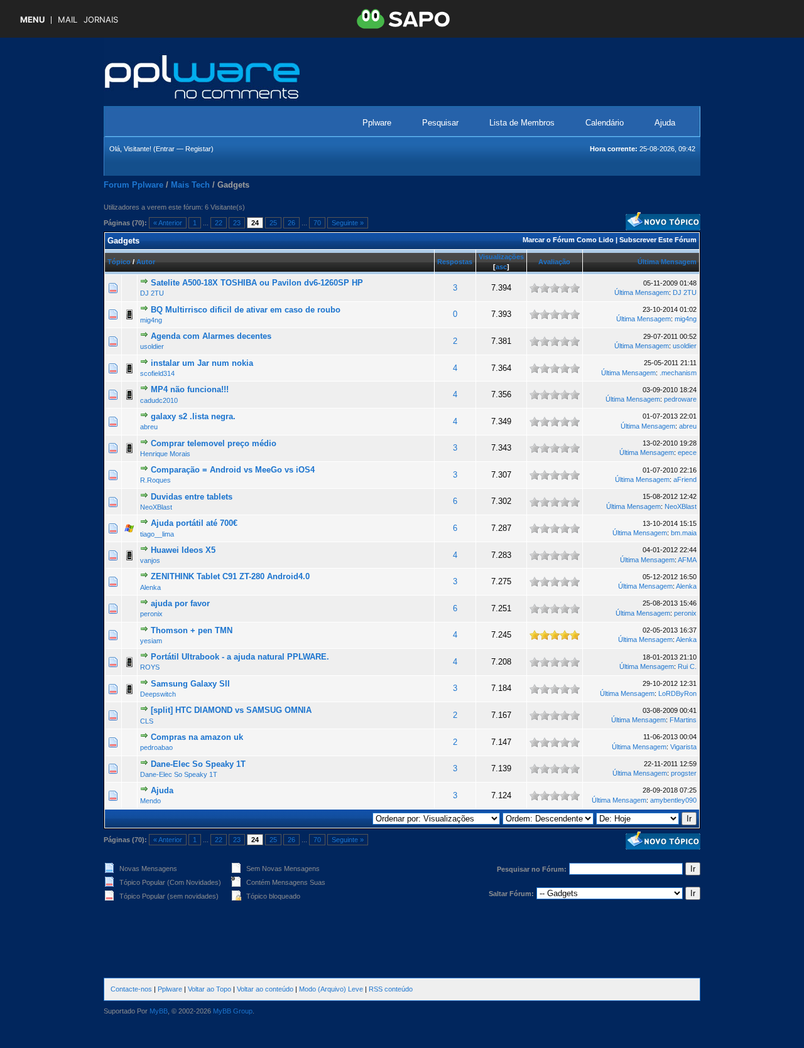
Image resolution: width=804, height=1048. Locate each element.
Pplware (376, 122)
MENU (32, 20)
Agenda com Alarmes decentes (211, 336)
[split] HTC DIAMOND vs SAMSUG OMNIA (231, 710)
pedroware (680, 399)
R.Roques (155, 480)
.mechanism (678, 373)
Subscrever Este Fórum (658, 239)
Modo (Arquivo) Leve (331, 989)
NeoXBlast (156, 507)
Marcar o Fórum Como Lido (568, 239)
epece (687, 452)
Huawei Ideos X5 (183, 550)
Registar (198, 148)
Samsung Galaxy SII (190, 683)
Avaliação (554, 261)
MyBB (158, 1011)
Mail (67, 20)
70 (317, 223)
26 (291, 223)
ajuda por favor (180, 603)
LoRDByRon (677, 693)
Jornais (101, 20)
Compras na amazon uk (197, 737)
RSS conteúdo (391, 989)
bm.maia (684, 533)
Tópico (119, 261)
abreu (149, 426)
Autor (145, 261)
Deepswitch (158, 694)
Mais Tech (190, 185)
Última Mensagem (667, 261)
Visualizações (501, 256)
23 (237, 223)
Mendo (150, 801)
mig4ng (151, 320)
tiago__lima (157, 534)
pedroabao (156, 747)
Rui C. (687, 666)
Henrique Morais (165, 453)
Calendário (604, 122)
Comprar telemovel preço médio (213, 443)
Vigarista (683, 747)
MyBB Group (233, 1011)
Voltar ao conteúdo (265, 989)
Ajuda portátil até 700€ (194, 523)
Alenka (150, 587)
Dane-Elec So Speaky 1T (198, 764)
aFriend (685, 479)
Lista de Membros (522, 122)
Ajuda (665, 122)
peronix (151, 614)
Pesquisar (440, 122)
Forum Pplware (133, 185)
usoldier (152, 346)
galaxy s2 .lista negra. (193, 416)
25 (273, 223)
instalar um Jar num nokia (202, 363)
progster (684, 773)
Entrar (165, 148)
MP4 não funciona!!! (190, 389)
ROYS (150, 667)
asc (501, 266)
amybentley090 (673, 800)
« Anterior (167, 223)
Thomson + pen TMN (191, 630)
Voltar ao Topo (209, 989)
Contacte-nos (131, 989)
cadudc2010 (159, 400)
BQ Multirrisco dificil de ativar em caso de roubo (245, 309)
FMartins (683, 720)
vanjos (150, 560)
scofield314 (157, 373)
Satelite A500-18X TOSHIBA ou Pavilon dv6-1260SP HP (257, 282)
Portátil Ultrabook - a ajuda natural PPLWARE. (240, 656)
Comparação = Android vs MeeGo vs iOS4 (233, 469)
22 (218, 223)
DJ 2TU (152, 293)
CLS (146, 721)
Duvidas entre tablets (191, 496)
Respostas (454, 261)
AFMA (687, 560)
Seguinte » (348, 223)
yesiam (151, 640)
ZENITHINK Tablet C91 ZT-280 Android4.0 (230, 576)
